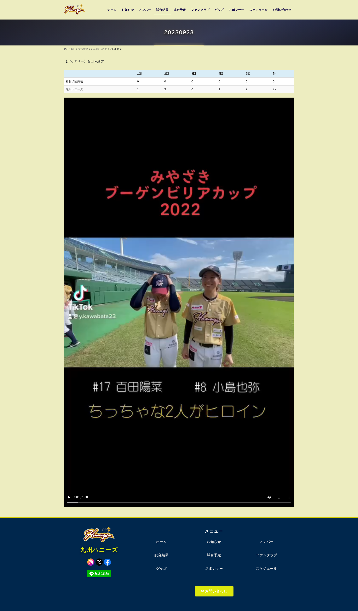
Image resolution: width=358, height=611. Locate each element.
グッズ (161, 569)
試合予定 (214, 555)
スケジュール (266, 569)
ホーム (161, 542)
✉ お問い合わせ (214, 591)
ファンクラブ (266, 555)
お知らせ (214, 542)
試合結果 (162, 555)
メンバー (267, 542)
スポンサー (214, 569)
